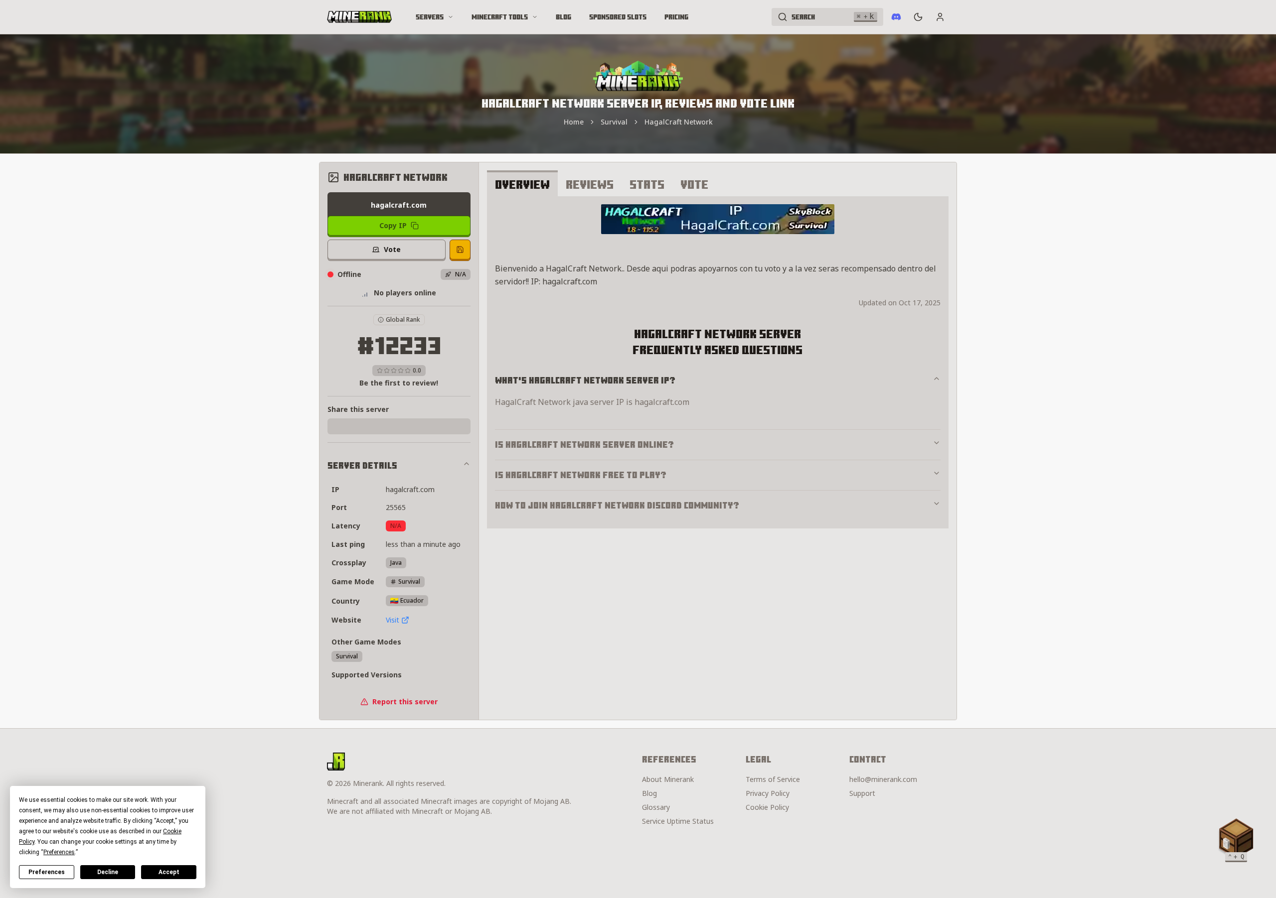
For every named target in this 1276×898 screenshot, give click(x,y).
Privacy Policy (768, 793)
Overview (522, 184)
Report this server (405, 701)
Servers (430, 16)
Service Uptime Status (678, 821)
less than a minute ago (423, 544)
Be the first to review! (398, 382)
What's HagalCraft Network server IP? (585, 380)
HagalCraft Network (678, 122)
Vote (694, 184)
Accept (169, 872)
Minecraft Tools (500, 16)
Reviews (590, 184)
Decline (107, 872)
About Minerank (668, 779)
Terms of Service (773, 779)
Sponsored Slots (617, 16)
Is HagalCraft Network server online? (584, 444)
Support (862, 793)
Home (574, 122)
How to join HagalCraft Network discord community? (617, 505)
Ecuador (412, 600)
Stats (647, 184)
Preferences (46, 872)
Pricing (676, 16)
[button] (1236, 838)
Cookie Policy (767, 807)
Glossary (656, 807)
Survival (614, 122)
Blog (563, 16)
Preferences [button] (59, 852)
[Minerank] (359, 17)
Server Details (362, 465)
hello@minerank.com (883, 779)
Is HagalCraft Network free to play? (580, 475)
